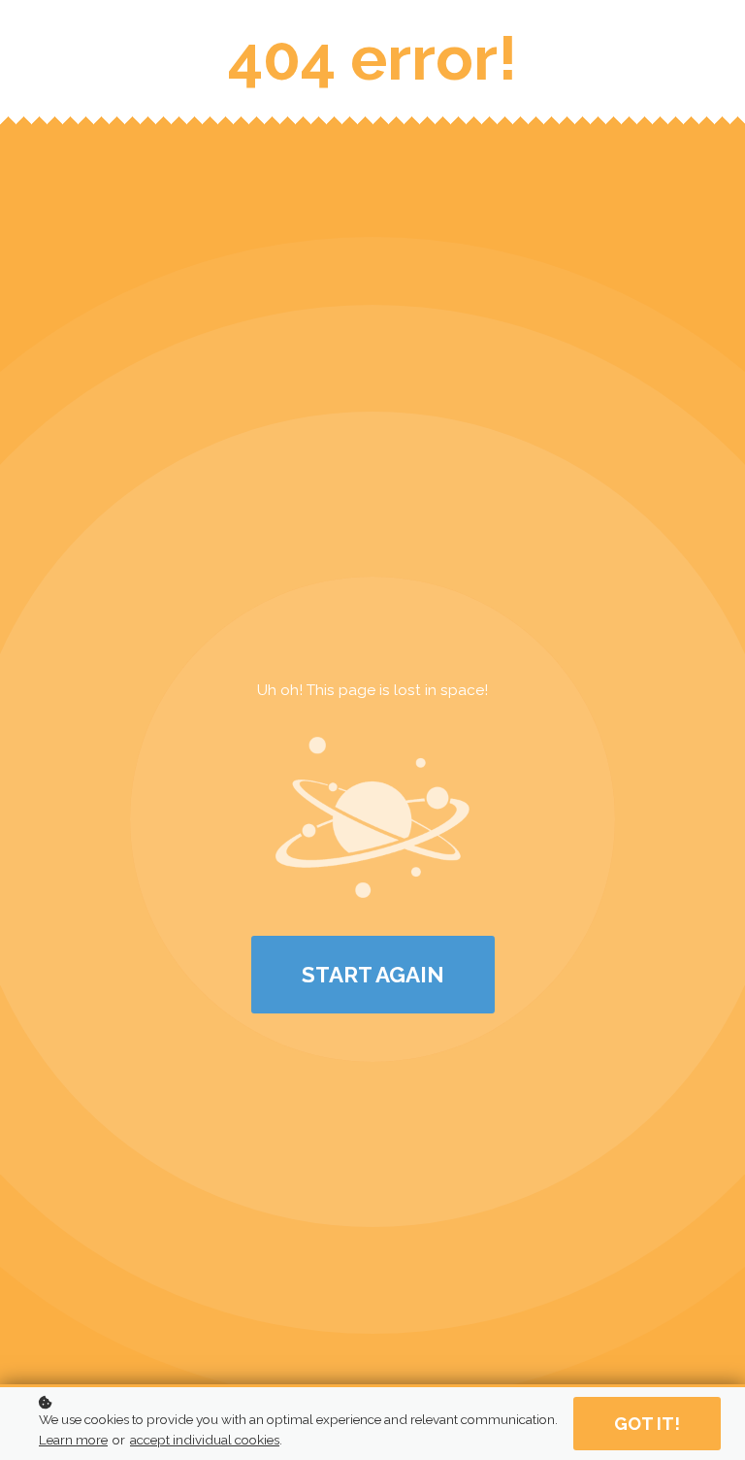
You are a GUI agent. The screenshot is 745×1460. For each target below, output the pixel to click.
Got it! (647, 1423)
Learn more (73, 1439)
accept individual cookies (204, 1439)
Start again (373, 974)
